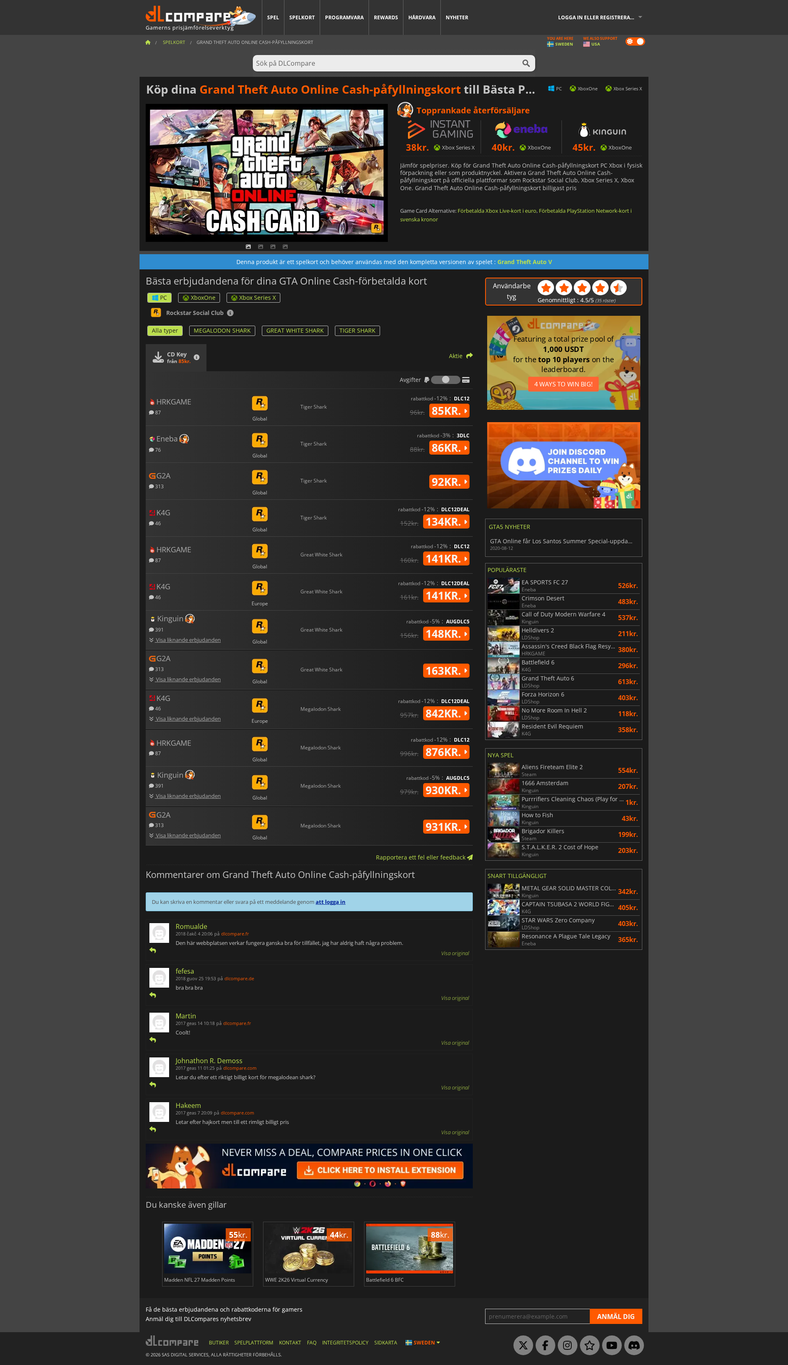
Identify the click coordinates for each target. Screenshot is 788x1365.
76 (157, 449)
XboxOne (203, 297)
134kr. (445, 522)
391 (159, 629)
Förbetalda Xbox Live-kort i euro (497, 210)
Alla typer (165, 330)
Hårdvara (421, 17)
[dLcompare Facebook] (543, 1345)
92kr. (448, 482)
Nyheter (457, 17)
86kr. (448, 448)
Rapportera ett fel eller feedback (421, 857)
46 (157, 523)
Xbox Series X (257, 297)
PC (163, 297)
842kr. (445, 713)
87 (157, 412)
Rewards (386, 17)
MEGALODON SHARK (222, 330)
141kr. (445, 558)
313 (159, 486)
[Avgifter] (445, 380)
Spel (273, 17)
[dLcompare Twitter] (521, 1345)
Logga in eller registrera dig (599, 17)
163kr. (445, 671)
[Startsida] (147, 42)
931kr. (445, 827)
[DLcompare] (172, 1340)
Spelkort (302, 17)
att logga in (331, 901)
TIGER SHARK (357, 330)
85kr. (448, 411)
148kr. (445, 634)
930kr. (445, 790)
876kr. (445, 752)
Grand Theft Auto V (524, 262)
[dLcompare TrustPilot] (587, 1345)
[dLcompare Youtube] (610, 1345)
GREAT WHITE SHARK (295, 330)
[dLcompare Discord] (632, 1345)
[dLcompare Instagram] (565, 1345)
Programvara (344, 17)
